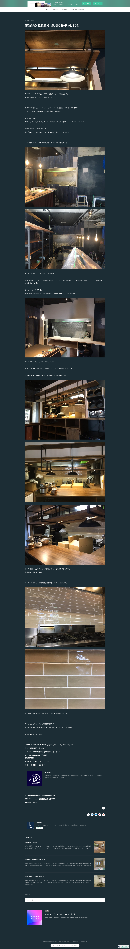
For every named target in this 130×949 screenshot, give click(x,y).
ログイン (97, 3)
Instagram (64, 9)
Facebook (55, 9)
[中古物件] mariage (31, 842)
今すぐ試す (86, 3)
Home (47, 9)
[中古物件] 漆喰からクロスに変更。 (35, 859)
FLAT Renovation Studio (77, 9)
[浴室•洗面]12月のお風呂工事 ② (34, 877)
